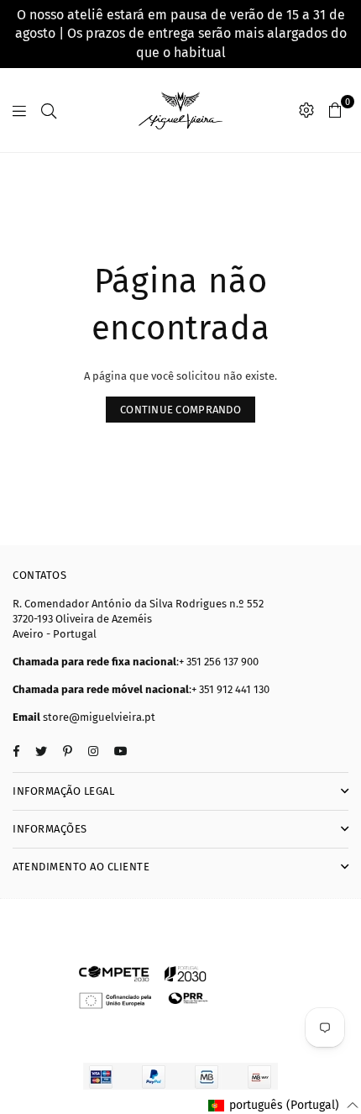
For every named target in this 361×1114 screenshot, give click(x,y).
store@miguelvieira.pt (99, 717)
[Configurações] (306, 110)
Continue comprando (180, 409)
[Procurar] (49, 110)
